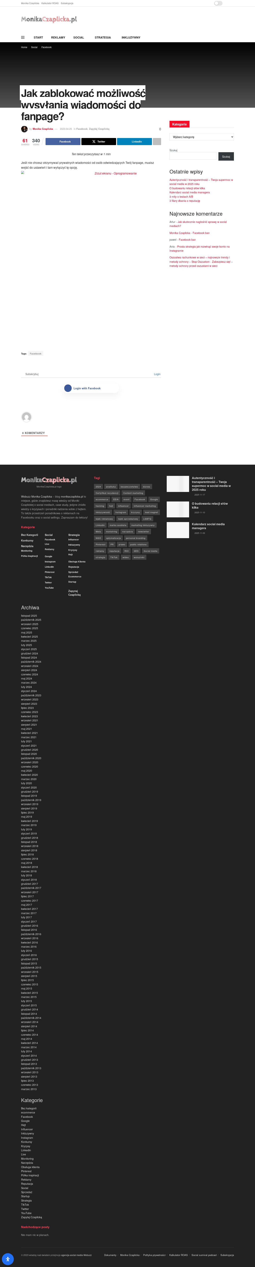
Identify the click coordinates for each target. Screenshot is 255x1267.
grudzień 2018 (29, 838)
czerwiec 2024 (29, 674)
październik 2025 (31, 620)
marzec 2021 (29, 737)
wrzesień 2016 (29, 938)
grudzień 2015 (29, 959)
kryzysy (135, 512)
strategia (100, 557)
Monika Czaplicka (30, 3)
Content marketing (133, 492)
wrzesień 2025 (29, 624)
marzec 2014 (29, 1047)
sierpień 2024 (29, 670)
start (38, 37)
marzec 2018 (29, 871)
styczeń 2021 (29, 745)
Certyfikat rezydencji (107, 492)
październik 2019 (31, 800)
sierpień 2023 (29, 703)
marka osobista (118, 525)
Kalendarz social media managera (190, 192)
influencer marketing (145, 505)
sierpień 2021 (29, 724)
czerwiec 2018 (29, 858)
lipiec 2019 (27, 812)
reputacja (114, 550)
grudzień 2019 (29, 791)
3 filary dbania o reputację (185, 201)
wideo (126, 557)
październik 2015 (31, 967)
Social (78, 37)
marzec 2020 (29, 779)
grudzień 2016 (29, 925)
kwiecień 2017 (29, 909)
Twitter (48, 582)
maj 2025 (26, 632)
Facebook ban (201, 233)
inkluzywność (103, 512)
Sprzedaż (73, 572)
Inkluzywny (131, 37)
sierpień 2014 (29, 1026)
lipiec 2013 (27, 1080)
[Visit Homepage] (49, 19)
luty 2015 (26, 1001)
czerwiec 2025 (29, 628)
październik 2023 (31, 695)
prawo (122, 544)
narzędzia (127, 531)
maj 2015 (26, 988)
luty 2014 (26, 1051)
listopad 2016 (29, 930)
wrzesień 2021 (29, 720)
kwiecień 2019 (29, 821)
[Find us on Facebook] (228, 3)
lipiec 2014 (27, 1030)
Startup (72, 581)
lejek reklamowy (104, 518)
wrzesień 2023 (29, 699)
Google (48, 556)
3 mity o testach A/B (181, 196)
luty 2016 (26, 950)
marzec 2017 (29, 913)
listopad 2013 (29, 1064)
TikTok (48, 577)
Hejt (70, 554)
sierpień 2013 (29, 1076)
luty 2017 (26, 917)
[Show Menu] (22, 37)
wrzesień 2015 (29, 972)
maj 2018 (26, 863)
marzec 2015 (29, 997)
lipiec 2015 (27, 980)
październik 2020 (31, 758)
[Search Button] (232, 37)
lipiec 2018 (27, 854)
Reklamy (58, 37)
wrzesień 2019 (29, 804)
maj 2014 (26, 1039)
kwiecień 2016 (29, 942)
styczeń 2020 (29, 787)
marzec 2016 (29, 946)
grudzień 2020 (29, 749)
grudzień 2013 (29, 1060)
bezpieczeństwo (129, 486)
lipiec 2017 (27, 896)
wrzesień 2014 (29, 1022)
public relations (138, 544)
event (127, 499)
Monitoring (26, 550)
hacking (100, 505)
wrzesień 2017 (29, 892)
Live (47, 544)
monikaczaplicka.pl (72, 496)
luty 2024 (26, 687)
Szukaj (173, 150)
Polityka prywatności (154, 1255)
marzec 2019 (29, 825)
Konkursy (27, 540)
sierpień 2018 (29, 850)
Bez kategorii (29, 535)
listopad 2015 (29, 963)
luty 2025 (26, 645)
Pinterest (50, 572)
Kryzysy (72, 550)
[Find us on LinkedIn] (233, 3)
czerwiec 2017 (29, 900)
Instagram (50, 561)
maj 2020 (26, 770)
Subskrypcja (67, 3)
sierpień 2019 (29, 808)
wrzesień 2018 (29, 846)
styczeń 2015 (29, 1005)
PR (112, 544)
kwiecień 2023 (29, 716)
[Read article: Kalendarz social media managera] (178, 530)
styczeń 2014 (29, 1055)
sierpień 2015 (29, 976)
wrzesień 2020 (29, 762)
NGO (98, 537)
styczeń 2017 (29, 921)
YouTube (49, 587)
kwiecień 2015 (29, 993)
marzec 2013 (29, 1089)
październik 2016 (31, 934)
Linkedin (49, 566)
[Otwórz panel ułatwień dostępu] (8, 1259)
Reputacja (73, 566)
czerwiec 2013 (29, 1085)
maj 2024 (26, 678)
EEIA (116, 499)
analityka (111, 486)
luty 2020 (26, 783)
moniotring (111, 531)
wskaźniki (139, 557)
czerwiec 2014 (29, 1034)
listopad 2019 (29, 795)
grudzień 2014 (29, 1009)
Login (157, 374)
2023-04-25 (66, 129)
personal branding (135, 537)
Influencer (73, 539)
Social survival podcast (204, 1255)
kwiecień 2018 (29, 867)
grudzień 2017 (29, 884)
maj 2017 (26, 904)
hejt (111, 505)
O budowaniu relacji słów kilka (187, 188)
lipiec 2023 (27, 708)
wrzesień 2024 (29, 666)
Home (24, 47)
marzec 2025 (29, 640)
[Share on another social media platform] (157, 141)
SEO (136, 550)
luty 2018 (26, 875)
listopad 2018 (29, 842)
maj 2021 (26, 729)
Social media (150, 550)
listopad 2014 (29, 1014)
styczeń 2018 (29, 879)
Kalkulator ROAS (50, 3)
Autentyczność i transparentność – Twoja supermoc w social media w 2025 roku (211, 484)
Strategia (103, 37)
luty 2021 (26, 741)
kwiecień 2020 (29, 775)
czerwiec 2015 (29, 984)
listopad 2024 (29, 657)
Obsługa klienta (76, 561)
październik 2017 (31, 888)
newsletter (143, 531)
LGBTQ (147, 518)
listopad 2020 (29, 754)
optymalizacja (113, 537)
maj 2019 (26, 816)
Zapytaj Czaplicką (99, 129)
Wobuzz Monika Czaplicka (36, 496)
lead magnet (151, 512)
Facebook (46, 47)
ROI (127, 550)
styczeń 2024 (29, 691)
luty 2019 (26, 829)
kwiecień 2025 (29, 636)
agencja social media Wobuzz (76, 1255)
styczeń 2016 (29, 955)
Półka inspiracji (29, 556)
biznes (146, 486)
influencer (123, 505)
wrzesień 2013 (29, 1072)
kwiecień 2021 (29, 733)
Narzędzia (27, 546)
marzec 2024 (29, 682)
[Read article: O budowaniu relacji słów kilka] (178, 509)
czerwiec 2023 (29, 712)
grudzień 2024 (29, 653)
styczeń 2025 (29, 649)
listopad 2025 (29, 615)
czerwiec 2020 (29, 766)
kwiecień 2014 (29, 1043)
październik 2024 (31, 661)
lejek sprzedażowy (128, 518)
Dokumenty (110, 1255)
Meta (98, 531)
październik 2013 (31, 1068)
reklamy (100, 550)
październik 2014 (31, 1018)
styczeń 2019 (29, 833)
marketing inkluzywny (143, 525)
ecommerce (74, 576)
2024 (98, 486)
